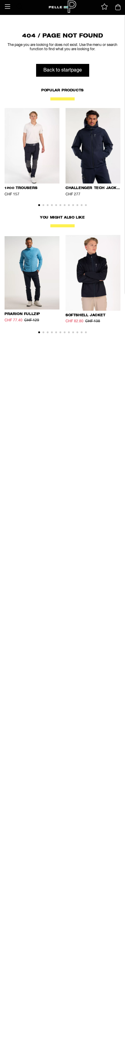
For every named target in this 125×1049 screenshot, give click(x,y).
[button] (8, 7)
